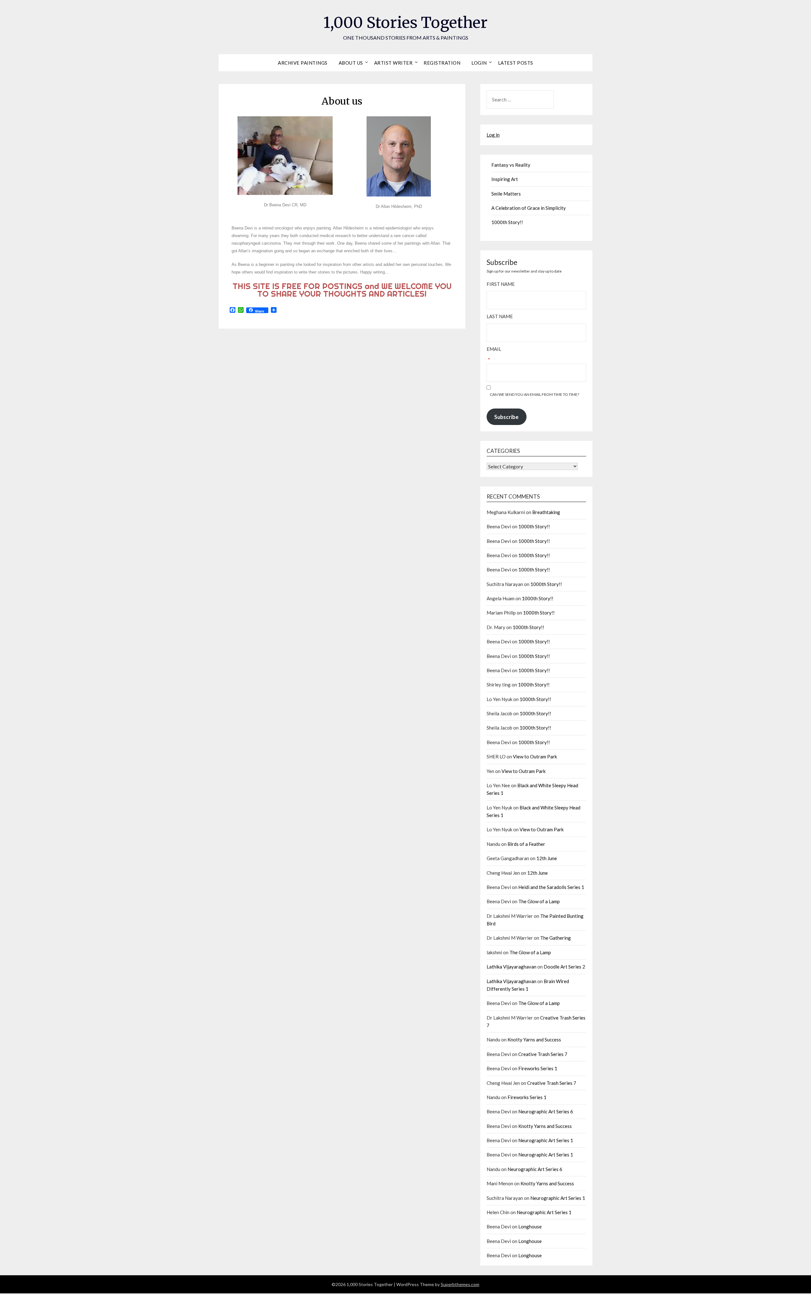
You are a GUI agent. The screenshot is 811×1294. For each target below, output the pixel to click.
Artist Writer (393, 63)
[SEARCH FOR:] (536, 99)
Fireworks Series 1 (537, 1068)
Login (479, 63)
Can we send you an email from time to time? (534, 394)
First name (501, 284)
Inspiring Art (504, 179)
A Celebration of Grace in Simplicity (528, 208)
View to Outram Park (535, 756)
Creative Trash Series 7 (542, 1054)
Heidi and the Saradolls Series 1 (551, 887)
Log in (493, 135)
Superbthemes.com (460, 1284)
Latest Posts (515, 63)
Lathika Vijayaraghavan (511, 966)
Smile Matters (506, 193)
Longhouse (530, 1226)
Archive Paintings (303, 63)
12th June (546, 858)
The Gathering (555, 938)
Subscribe (506, 417)
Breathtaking (546, 512)
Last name (500, 316)
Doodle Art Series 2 (564, 966)
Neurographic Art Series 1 (545, 1140)
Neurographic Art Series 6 (545, 1111)
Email (494, 349)
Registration (442, 63)
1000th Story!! (507, 222)
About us (351, 63)
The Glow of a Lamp (539, 901)
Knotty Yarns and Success (534, 1039)
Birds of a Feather (526, 844)
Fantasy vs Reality (510, 165)
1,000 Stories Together (405, 22)
